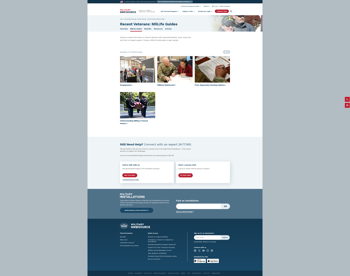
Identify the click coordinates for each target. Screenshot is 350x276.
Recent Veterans (142, 19)
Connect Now (222, 11)
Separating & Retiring (130, 19)
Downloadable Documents (129, 245)
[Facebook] (195, 250)
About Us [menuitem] (206, 6)
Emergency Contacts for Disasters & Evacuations (160, 240)
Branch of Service (154, 259)
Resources (158, 29)
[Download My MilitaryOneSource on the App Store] (213, 261)
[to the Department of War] (121, 1)
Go (225, 206)
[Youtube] (203, 250)
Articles (168, 29)
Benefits (147, 29)
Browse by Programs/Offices (158, 237)
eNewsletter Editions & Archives (205, 242)
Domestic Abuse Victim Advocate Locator (162, 256)
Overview (124, 29)
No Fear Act (206, 273)
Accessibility (138, 273)
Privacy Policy (147, 273)
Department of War (173, 273)
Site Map (130, 273)
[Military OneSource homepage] (129, 11)
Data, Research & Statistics (157, 253)
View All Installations (184, 212)
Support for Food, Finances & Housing (161, 247)
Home (121, 19)
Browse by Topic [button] (204, 11)
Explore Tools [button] (188, 11)
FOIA (188, 273)
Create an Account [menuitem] (225, 6)
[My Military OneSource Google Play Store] (200, 261)
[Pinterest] (212, 250)
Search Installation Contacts (136, 210)
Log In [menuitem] (216, 6)
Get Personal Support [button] (169, 11)
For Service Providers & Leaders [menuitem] (190, 6)
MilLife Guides (136, 29)
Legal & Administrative (160, 273)
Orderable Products (127, 243)
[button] (175, 2)
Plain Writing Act (196, 273)
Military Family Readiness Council (160, 250)
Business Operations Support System (161, 244)
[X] (199, 250)
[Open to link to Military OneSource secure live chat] (347, 105)
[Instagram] (208, 250)
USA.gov (183, 273)
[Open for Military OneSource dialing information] (347, 99)
